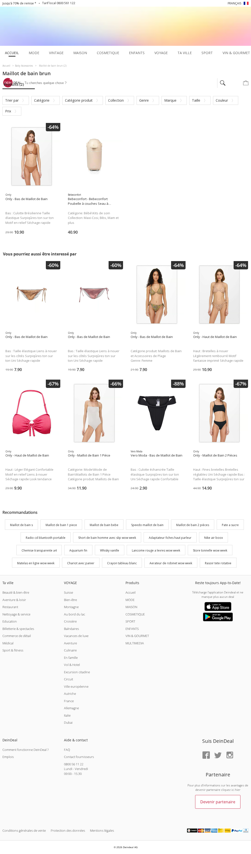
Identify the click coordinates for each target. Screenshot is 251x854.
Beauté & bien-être (15, 592)
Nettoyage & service (16, 614)
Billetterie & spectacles (18, 628)
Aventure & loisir (14, 600)
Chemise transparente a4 (39, 550)
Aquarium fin (78, 550)
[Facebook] (206, 755)
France (69, 701)
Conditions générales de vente (24, 830)
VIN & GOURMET (137, 636)
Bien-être (70, 600)
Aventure (70, 643)
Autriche (70, 693)
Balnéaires (71, 628)
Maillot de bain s (21, 525)
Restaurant (10, 607)
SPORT (130, 621)
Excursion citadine (77, 672)
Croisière (70, 621)
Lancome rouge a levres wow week (156, 550)
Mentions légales (102, 830)
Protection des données (68, 830)
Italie (67, 715)
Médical (7, 643)
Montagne (71, 607)
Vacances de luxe (76, 636)
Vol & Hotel (72, 664)
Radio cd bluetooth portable (45, 538)
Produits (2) (14, 84)
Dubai (68, 722)
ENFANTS (132, 628)
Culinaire (70, 650)
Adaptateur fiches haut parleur (170, 538)
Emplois (8, 757)
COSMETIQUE (135, 614)
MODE (130, 600)
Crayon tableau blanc (122, 563)
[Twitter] (218, 755)
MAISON (131, 607)
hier (237, 790)
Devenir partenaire (217, 802)
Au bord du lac (74, 614)
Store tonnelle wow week (210, 550)
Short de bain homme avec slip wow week (107, 538)
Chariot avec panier (80, 563)
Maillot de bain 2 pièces (192, 525)
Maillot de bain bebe (104, 525)
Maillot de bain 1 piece (61, 525)
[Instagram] (229, 755)
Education (9, 621)
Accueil (131, 592)
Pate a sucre (230, 525)
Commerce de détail (16, 636)
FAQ (67, 749)
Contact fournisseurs (79, 757)
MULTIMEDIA (135, 643)
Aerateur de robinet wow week (171, 563)
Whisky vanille (109, 550)
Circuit (68, 679)
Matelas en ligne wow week (35, 563)
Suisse (68, 592)
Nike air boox (213, 538)
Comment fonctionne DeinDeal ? (25, 749)
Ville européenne (76, 686)
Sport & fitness (12, 650)
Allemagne (71, 708)
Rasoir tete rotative (218, 563)
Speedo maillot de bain (147, 525)
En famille (71, 657)
